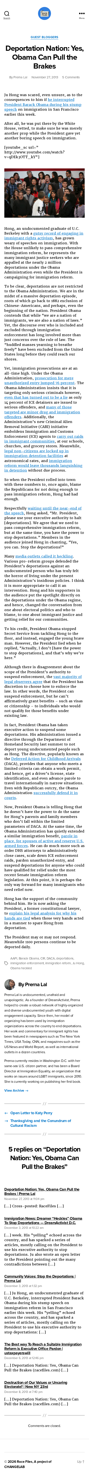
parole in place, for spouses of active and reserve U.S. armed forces (44, 841)
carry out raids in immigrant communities (43, 439)
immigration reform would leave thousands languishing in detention (43, 466)
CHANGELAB (14, 1467)
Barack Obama (29, 958)
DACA (51, 958)
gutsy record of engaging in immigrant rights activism (43, 235)
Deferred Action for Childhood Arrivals (46, 759)
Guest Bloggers (44, 37)
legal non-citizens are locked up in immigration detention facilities (36, 453)
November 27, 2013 (45, 77)
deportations (64, 958)
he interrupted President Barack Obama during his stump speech (42, 104)
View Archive (16, 1090)
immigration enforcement (27, 963)
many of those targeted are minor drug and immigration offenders (42, 412)
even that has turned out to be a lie (36, 397)
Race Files (24, 1462)
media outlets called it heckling (44, 556)
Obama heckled (21, 968)
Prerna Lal (20, 77)
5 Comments (70, 77)
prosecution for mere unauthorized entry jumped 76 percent (39, 380)
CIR (42, 958)
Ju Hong (78, 963)
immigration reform (58, 963)
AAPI (13, 958)
